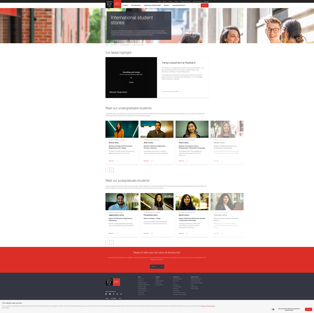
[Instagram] (113, 294)
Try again (131, 82)
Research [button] (167, 6)
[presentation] (112, 170)
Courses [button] (126, 6)
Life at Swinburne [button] (136, 6)
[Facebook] (106, 294)
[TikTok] (121, 294)
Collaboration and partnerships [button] (153, 6)
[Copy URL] (131, 78)
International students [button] (179, 6)
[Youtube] (110, 294)
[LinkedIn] (117, 294)
